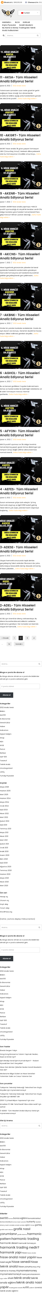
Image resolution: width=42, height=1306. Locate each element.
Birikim (2, 711)
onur (32, 1100)
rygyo (1, 1278)
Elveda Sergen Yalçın (8, 1050)
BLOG (17, 22)
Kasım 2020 (4, 855)
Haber (2, 726)
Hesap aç (4, 896)
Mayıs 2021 (4, 832)
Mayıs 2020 (4, 878)
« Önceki (5, 638)
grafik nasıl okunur (6, 1229)
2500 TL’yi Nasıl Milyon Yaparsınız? (13, 1100)
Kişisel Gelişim (5, 734)
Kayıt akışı (4, 904)
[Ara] (3, 35)
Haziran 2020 (5, 874)
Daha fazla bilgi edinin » (27, 98)
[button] (11, 22)
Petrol (2, 749)
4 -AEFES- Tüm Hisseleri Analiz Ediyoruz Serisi (19, 491)
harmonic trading (25, 1239)
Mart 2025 (4, 794)
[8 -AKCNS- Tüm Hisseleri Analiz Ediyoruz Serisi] (21, 236)
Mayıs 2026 (4, 787)
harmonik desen (9, 1243)
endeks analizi (14, 1225)
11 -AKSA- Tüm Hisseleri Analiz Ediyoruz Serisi (18, 79)
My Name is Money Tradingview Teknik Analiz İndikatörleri (18, 29)
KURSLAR (26, 22)
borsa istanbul (6, 1222)
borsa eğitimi (20, 1218)
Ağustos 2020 (5, 866)
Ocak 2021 (4, 847)
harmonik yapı (11, 1252)
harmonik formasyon (27, 1243)
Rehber (3, 753)
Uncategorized (6, 768)
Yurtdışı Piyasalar (7, 776)
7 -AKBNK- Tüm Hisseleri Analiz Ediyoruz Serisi (19, 317)
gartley (38, 1225)
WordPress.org (6, 912)
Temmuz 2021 (5, 828)
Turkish (27, 13)
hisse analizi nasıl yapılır (18, 1257)
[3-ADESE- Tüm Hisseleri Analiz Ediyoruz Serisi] (21, 529)
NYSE (2, 745)
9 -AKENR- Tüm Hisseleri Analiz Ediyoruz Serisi (19, 195)
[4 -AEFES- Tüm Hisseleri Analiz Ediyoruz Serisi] (21, 471)
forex (32, 1225)
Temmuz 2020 (6, 870)
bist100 (3, 715)
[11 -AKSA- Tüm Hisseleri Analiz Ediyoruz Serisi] (21, 59)
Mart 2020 (4, 885)
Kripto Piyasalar (9, 25)
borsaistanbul (34, 1218)
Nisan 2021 (4, 836)
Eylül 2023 (4, 809)
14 (9, 644)
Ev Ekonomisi (5, 719)
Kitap (2, 738)
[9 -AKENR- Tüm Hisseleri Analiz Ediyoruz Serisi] (21, 175)
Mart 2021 (4, 840)
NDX (1, 741)
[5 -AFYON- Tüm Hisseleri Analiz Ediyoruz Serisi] (21, 413)
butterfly (31, 1221)
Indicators (4, 730)
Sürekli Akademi (26, 25)
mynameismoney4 (18, 1090)
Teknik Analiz (5, 764)
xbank (20, 1288)
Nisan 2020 (4, 882)
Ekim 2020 (4, 859)
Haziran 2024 (5, 798)
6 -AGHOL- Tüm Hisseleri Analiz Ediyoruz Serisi (20, 375)
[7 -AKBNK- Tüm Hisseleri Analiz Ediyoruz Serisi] (21, 297)
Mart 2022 (4, 817)
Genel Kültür (5, 722)
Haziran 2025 (5, 790)
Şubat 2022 (4, 821)
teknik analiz (22, 1278)
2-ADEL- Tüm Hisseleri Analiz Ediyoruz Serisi (17, 607)
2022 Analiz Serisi (19, 86)
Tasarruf (3, 760)
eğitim (27, 1225)
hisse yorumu (25, 1266)
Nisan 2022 (4, 813)
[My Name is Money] (8, 12)
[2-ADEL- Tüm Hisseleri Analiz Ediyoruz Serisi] (21, 587)
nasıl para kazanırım (31, 1274)
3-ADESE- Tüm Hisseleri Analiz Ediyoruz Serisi (19, 549)
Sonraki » (19, 644)
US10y (2, 772)
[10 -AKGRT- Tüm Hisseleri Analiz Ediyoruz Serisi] (21, 117)
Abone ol (7, 695)
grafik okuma (22, 1234)
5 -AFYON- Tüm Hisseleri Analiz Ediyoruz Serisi (20, 433)
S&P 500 (3, 757)
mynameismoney (26, 1270)
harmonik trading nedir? (19, 1247)
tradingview (13, 1288)
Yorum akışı (4, 908)
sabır (5, 1278)
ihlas (35, 1267)
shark (10, 1278)
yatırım (31, 1288)
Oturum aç (4, 900)
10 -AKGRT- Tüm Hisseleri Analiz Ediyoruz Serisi (20, 137)
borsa (11, 1218)
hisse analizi (31, 1253)
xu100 (26, 1287)
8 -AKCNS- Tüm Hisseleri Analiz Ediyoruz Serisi (20, 256)
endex (22, 1225)
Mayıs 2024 (4, 802)
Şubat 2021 (4, 844)
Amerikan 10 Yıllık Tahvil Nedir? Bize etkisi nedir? (19, 1104)
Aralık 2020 (4, 851)
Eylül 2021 (3, 825)
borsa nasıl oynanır (19, 1222)
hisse (24, 1253)
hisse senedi (21, 1262)
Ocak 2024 (4, 806)
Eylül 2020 (4, 863)
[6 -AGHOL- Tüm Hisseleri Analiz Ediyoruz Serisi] (21, 355)
